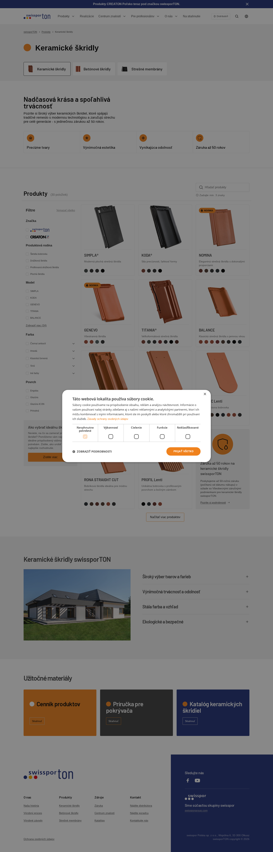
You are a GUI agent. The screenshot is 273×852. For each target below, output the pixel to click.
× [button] (204, 394)
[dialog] (136, 426)
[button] (92, 451)
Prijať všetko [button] (183, 451)
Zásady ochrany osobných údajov (107, 418)
